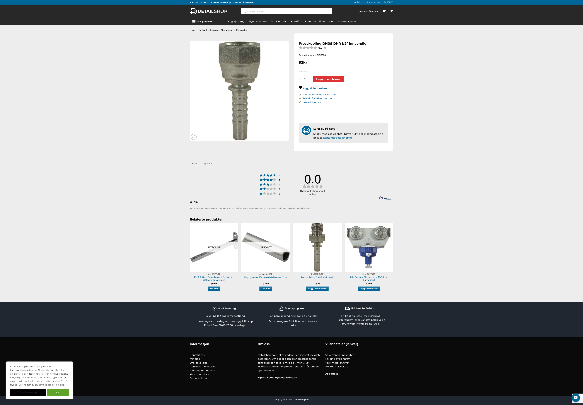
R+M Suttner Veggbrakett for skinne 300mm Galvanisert (214, 278)
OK (58, 392)
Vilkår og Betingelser (202, 370)
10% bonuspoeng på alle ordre (320, 94)
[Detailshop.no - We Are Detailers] (208, 11)
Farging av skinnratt (337, 358)
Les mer (214, 289)
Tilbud (323, 21)
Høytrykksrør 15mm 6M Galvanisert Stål (265, 277)
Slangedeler (227, 30)
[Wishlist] (384, 11)
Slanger (214, 30)
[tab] (194, 164)
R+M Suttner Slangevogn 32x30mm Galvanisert (368, 278)
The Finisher (278, 21)
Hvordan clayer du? (337, 366)
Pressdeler (241, 30)
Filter (196, 202)
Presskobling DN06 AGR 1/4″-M (317, 277)
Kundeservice (374, 2)
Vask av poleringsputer (339, 355)
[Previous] (190, 260)
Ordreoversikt (198, 362)
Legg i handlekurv (328, 79)
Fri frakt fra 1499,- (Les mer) (318, 98)
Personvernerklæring (203, 366)
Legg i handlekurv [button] (317, 289)
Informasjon (346, 21)
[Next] (393, 260)
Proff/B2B (388, 2)
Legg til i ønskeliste (315, 88)
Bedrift (295, 21)
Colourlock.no (198, 378)
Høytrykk (202, 30)
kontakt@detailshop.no (338, 137)
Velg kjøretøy (235, 21)
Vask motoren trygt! (337, 362)
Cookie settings (28, 392)
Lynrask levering (312, 102)
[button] (391, 11)
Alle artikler (332, 373)
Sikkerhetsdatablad (202, 374)
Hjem (192, 30)
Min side (195, 358)
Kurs (332, 21)
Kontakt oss (197, 355)
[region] (39, 380)
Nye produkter (258, 21)
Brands (309, 21)
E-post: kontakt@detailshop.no (277, 377)
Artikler (358, 2)
